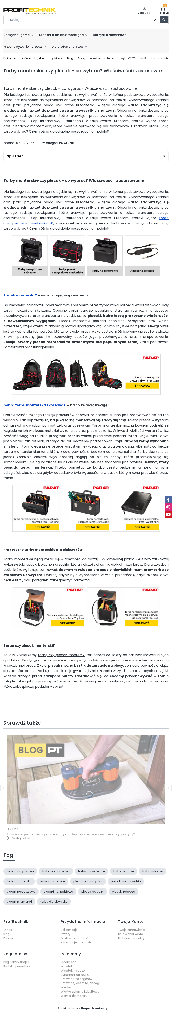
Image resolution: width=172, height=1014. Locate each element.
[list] (86, 156)
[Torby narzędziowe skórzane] (29, 275)
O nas (7, 930)
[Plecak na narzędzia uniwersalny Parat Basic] (86, 394)
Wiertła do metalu (74, 996)
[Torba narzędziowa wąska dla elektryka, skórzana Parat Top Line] (49, 626)
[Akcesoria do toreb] (142, 275)
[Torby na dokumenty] (104, 275)
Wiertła (66, 987)
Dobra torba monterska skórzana (33, 405)
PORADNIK (67, 143)
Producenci (69, 962)
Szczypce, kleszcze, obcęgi (80, 983)
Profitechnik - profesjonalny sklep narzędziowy (32, 58)
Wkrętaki (67, 966)
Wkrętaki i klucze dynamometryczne (75, 972)
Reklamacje (69, 930)
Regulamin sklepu (16, 962)
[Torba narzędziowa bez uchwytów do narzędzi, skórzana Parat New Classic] (86, 530)
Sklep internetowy (81, 1008)
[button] (164, 19)
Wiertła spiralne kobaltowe (80, 991)
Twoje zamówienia (131, 930)
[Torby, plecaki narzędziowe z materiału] (67, 275)
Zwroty (65, 934)
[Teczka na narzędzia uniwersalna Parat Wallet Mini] (136, 530)
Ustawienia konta (130, 934)
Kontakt (9, 938)
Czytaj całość (21, 838)
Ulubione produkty (131, 938)
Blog (70, 58)
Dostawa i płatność (75, 938)
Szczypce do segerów (76, 979)
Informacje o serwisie (76, 942)
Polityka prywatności (18, 966)
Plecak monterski (18, 295)
